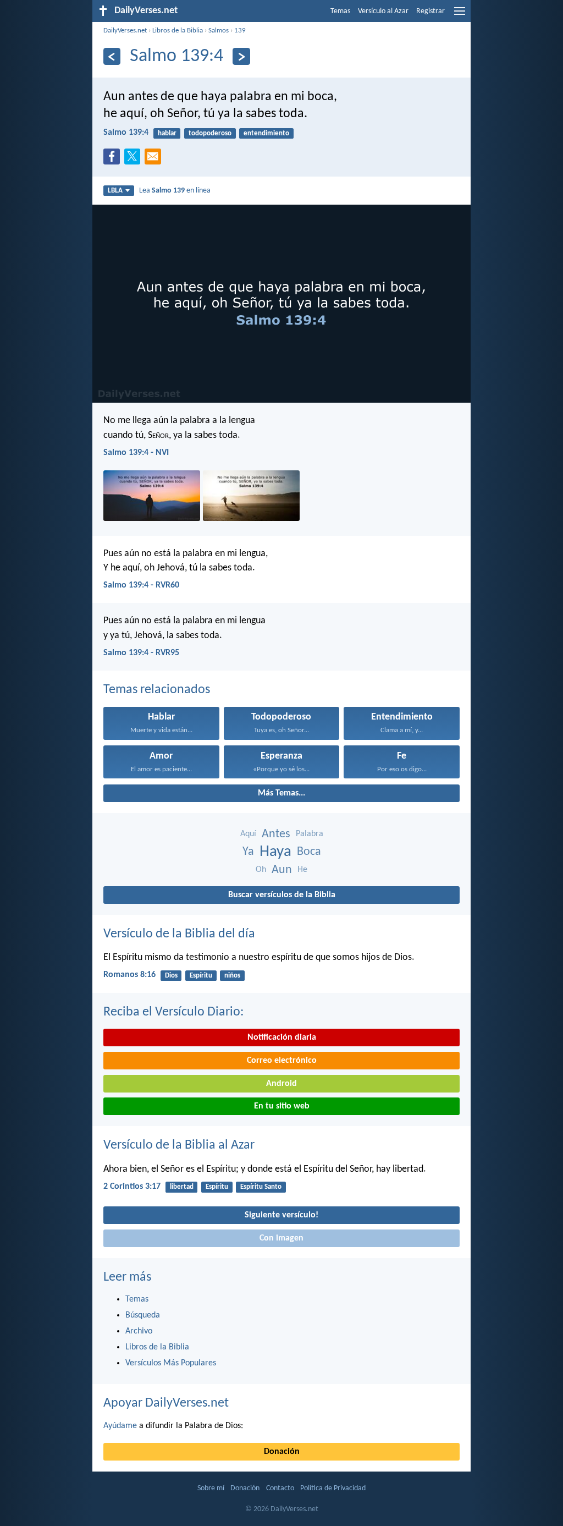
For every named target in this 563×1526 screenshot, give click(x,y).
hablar (167, 133)
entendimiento (266, 133)
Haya (275, 852)
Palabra (309, 834)
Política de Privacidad (333, 1488)
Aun (282, 870)
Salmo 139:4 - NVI (136, 452)
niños (232, 975)
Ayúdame (120, 1425)
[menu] (460, 15)
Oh (261, 869)
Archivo (138, 1331)
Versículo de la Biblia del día (179, 934)
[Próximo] (241, 56)
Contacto (280, 1488)
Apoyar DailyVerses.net (166, 1403)
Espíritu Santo (261, 1186)
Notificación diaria (281, 1037)
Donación (282, 1451)
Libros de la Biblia (177, 30)
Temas (340, 11)
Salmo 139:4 (125, 132)
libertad (182, 1186)
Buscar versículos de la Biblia (281, 895)
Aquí (248, 834)
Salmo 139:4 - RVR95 (141, 653)
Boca (309, 852)
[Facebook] (113, 159)
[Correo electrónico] (155, 159)
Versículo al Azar (383, 11)
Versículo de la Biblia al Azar (179, 1145)
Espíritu (201, 975)
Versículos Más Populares (170, 1363)
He (302, 869)
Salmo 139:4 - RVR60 (141, 585)
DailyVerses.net (125, 30)
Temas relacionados (156, 689)
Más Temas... (281, 793)
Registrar (430, 11)
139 (240, 30)
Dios (171, 975)
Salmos (218, 30)
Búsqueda (142, 1315)
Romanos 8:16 (129, 974)
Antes (276, 834)
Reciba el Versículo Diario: (173, 1012)
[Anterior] (111, 56)
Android (281, 1083)
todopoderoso (210, 133)
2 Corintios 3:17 (132, 1186)
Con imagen (281, 1238)
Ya (248, 852)
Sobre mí (210, 1488)
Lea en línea (175, 190)
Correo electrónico (282, 1060)
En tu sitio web (282, 1106)
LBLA (115, 190)
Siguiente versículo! (281, 1215)
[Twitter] (134, 159)
